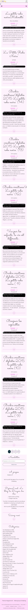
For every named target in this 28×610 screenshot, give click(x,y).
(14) (9, 575)
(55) (11, 538)
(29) (7, 565)
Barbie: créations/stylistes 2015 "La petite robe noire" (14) (14, 97)
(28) (8, 567)
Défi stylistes (14, 106)
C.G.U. (20, 606)
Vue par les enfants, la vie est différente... (14, 235)
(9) (7, 582)
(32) (7, 556)
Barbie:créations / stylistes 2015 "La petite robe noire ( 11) (14, 278)
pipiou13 (14, 506)
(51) (5, 540)
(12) (6, 577)
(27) (7, 568)
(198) (8, 530)
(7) (5, 586)
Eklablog (23, 600)
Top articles (23, 604)
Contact (7, 606)
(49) (8, 544)
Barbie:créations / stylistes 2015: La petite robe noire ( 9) (14, 411)
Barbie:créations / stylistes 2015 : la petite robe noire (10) (14, 363)
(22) (10, 570)
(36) (7, 551)
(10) (8, 581)
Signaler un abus (13, 606)
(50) (6, 542)
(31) (7, 559)
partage (14, 59)
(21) (6, 572)
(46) (7, 545)
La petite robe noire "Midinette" (14, 15)
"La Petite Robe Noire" (14, 54)
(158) (7, 533)
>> (18, 451)
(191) (8, 531)
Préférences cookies (20, 608)
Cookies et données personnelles (9, 608)
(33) (8, 554)
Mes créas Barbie (14, 21)
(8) (13, 584)
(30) (13, 563)
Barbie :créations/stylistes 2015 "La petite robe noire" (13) (14, 145)
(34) (5, 552)
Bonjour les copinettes (14, 323)
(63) (9, 537)
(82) (7, 535)
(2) (5, 588)
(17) (10, 574)
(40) (10, 547)
